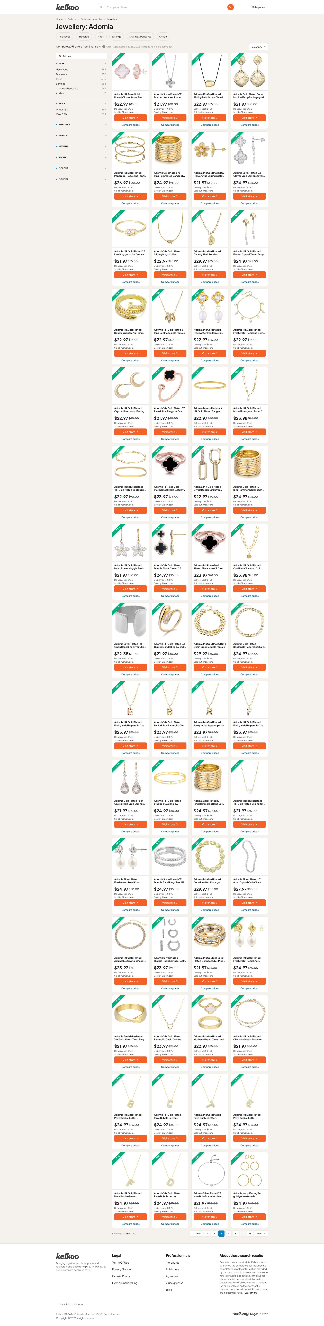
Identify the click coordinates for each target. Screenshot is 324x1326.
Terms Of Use (120, 1262)
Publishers (172, 1269)
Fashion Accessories (91, 19)
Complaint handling (125, 1283)
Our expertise (174, 1283)
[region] (162, 36)
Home (59, 19)
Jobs (169, 1289)
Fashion (72, 19)
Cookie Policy (121, 1276)
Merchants (172, 1262)
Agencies (172, 1276)
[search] (230, 7)
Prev (198, 1233)
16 (250, 1233)
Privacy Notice (121, 1269)
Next (259, 1233)
